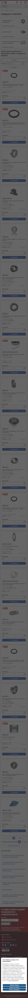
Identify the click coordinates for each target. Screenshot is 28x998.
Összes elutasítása (14, 989)
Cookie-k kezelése (14, 987)
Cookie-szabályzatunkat (13, 980)
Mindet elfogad (14, 985)
